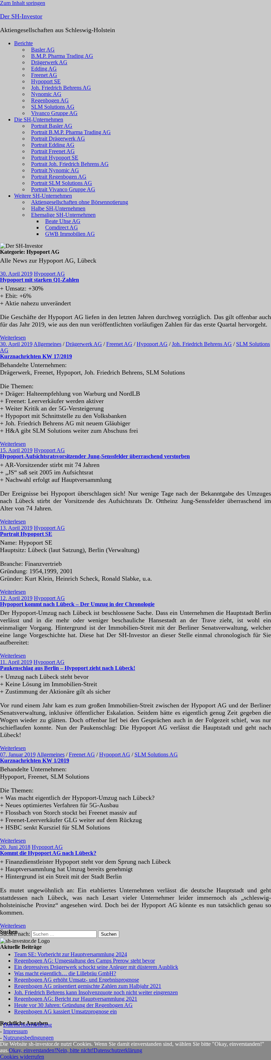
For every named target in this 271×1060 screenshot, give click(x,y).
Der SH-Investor (21, 16)
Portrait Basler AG (51, 126)
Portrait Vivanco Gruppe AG (63, 189)
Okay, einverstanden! (32, 1050)
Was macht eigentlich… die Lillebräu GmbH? (65, 973)
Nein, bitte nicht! (75, 1050)
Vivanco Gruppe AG (54, 113)
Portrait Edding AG (52, 145)
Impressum (15, 1031)
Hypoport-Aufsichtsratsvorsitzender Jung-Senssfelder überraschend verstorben (95, 456)
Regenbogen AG (50, 100)
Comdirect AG (61, 227)
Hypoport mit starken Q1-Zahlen (39, 280)
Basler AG (43, 50)
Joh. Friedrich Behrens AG (61, 88)
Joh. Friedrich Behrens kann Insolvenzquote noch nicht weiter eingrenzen (96, 992)
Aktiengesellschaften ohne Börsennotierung (79, 202)
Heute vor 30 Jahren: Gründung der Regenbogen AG (73, 1005)
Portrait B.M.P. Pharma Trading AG (71, 132)
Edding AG (44, 69)
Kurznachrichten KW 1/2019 (34, 760)
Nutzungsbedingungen (28, 1038)
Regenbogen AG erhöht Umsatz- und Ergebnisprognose (76, 980)
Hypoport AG (49, 274)
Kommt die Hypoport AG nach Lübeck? (48, 853)
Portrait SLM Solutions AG (61, 183)
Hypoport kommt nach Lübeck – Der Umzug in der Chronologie (77, 604)
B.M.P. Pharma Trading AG (62, 56)
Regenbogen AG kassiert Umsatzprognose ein (65, 1011)
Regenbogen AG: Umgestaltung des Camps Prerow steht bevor (84, 961)
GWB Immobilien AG (70, 234)
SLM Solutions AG (52, 107)
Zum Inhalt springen (22, 3)
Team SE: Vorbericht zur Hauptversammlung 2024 (70, 954)
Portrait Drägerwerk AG (58, 139)
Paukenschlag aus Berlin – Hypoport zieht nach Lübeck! (67, 668)
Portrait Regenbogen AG (58, 177)
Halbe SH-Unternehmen (58, 208)
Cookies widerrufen (22, 1057)
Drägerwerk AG (49, 62)
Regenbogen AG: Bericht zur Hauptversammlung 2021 (75, 999)
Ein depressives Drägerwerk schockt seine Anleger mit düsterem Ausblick (96, 967)
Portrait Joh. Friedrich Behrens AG (70, 164)
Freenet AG (44, 75)
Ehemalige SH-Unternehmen (63, 215)
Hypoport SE (46, 81)
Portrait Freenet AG (53, 151)
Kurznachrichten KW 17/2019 (36, 356)
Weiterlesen (13, 338)
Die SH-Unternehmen (38, 119)
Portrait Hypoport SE (54, 158)
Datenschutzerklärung (27, 1025)
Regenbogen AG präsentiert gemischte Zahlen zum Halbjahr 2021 (87, 986)
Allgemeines (47, 344)
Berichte (23, 43)
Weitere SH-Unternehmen (43, 196)
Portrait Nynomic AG (55, 170)
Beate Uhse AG (62, 221)
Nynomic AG (46, 94)
